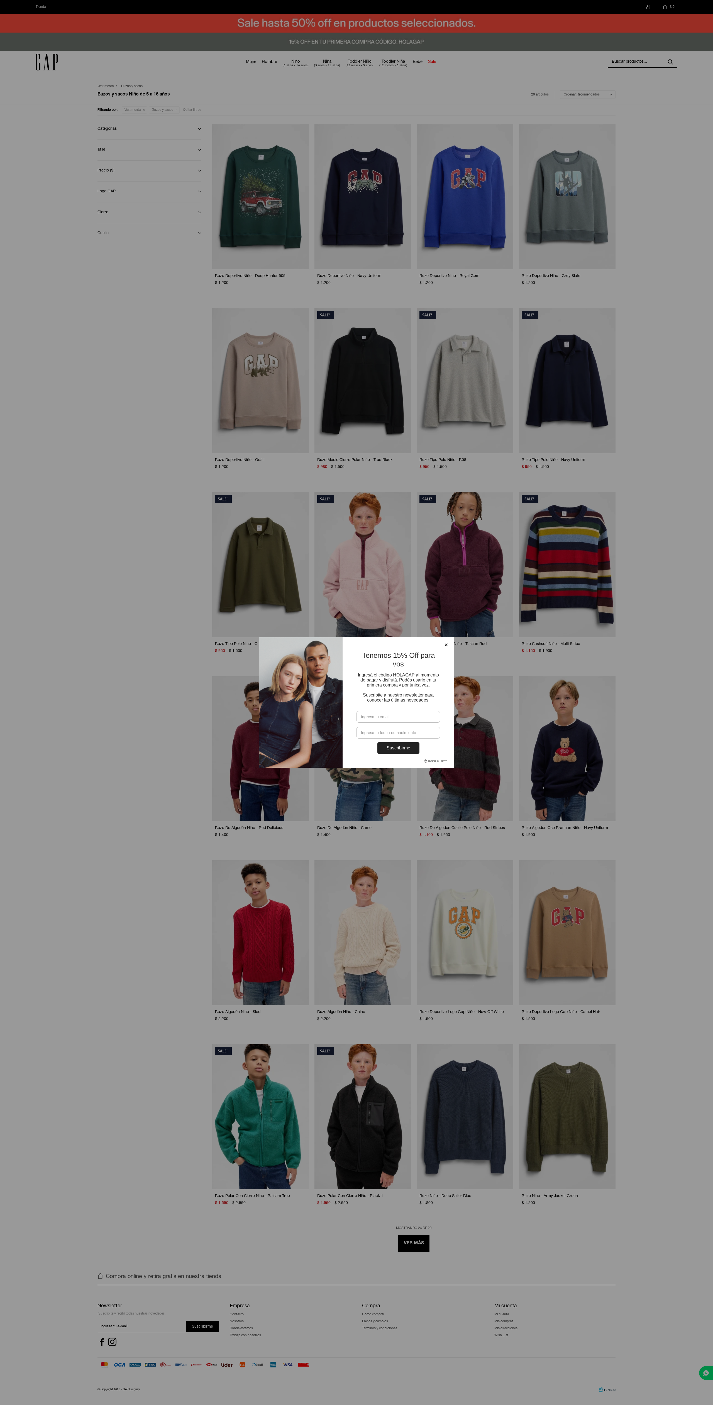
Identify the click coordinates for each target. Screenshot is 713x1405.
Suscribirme (398, 748)
